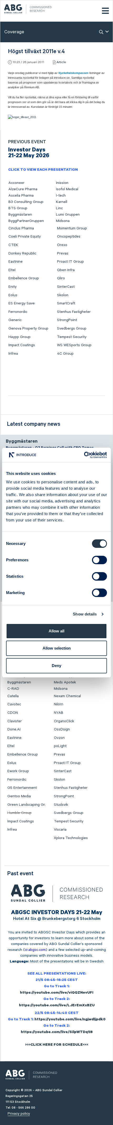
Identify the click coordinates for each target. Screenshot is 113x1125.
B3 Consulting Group (25, 202)
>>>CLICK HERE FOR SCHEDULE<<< (56, 1045)
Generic (15, 320)
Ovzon (59, 738)
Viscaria (60, 829)
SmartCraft (66, 303)
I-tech (61, 195)
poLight (60, 746)
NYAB (58, 713)
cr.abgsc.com (35, 950)
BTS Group (17, 208)
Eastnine (15, 262)
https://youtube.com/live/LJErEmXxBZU (57, 1006)
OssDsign (62, 729)
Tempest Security (71, 337)
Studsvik (61, 805)
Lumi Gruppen (68, 214)
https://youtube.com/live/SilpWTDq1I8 (57, 1032)
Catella (13, 696)
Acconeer (16, 183)
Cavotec (14, 704)
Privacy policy (19, 1114)
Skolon (62, 295)
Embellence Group (23, 278)
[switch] (99, 560)
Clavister (14, 721)
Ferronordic (17, 312)
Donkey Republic (22, 253)
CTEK (13, 245)
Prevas (62, 253)
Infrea (13, 353)
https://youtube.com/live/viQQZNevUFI (56, 993)
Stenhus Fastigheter (74, 312)
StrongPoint (67, 320)
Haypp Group (19, 337)
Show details (85, 614)
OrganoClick (64, 721)
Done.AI (13, 729)
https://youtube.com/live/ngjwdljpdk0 (70, 1020)
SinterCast (66, 287)
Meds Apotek (65, 682)
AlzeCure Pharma (22, 189)
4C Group (65, 353)
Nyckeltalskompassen (73, 73)
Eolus (12, 295)
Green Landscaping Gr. (26, 805)
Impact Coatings (21, 345)
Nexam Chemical (67, 696)
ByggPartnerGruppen (26, 221)
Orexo (62, 245)
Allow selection (57, 648)
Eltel (12, 270)
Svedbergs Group (71, 328)
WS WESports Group (74, 345)
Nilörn (58, 704)
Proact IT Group (70, 262)
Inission (62, 183)
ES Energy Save (21, 303)
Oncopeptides (68, 236)
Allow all (56, 631)
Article (61, 62)
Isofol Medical (67, 189)
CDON (12, 713)
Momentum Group (72, 228)
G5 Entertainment (22, 788)
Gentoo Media (19, 796)
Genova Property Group (28, 328)
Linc (59, 208)
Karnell (61, 202)
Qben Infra (66, 270)
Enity (12, 287)
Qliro (61, 278)
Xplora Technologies (71, 838)
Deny (56, 665)
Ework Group (18, 771)
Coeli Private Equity (24, 236)
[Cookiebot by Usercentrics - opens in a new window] (84, 455)
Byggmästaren (20, 214)
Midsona (63, 221)
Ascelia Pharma (21, 195)
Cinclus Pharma (21, 228)
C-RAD (13, 689)
